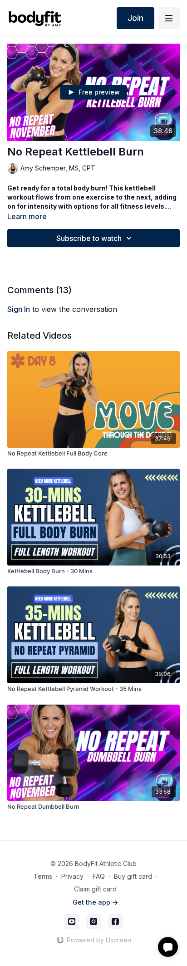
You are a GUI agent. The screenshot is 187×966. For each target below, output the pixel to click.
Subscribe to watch (89, 238)
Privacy (72, 876)
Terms (43, 876)
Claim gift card (95, 889)
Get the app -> (95, 902)
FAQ (99, 876)
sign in (18, 309)
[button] (168, 947)
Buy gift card (133, 876)
